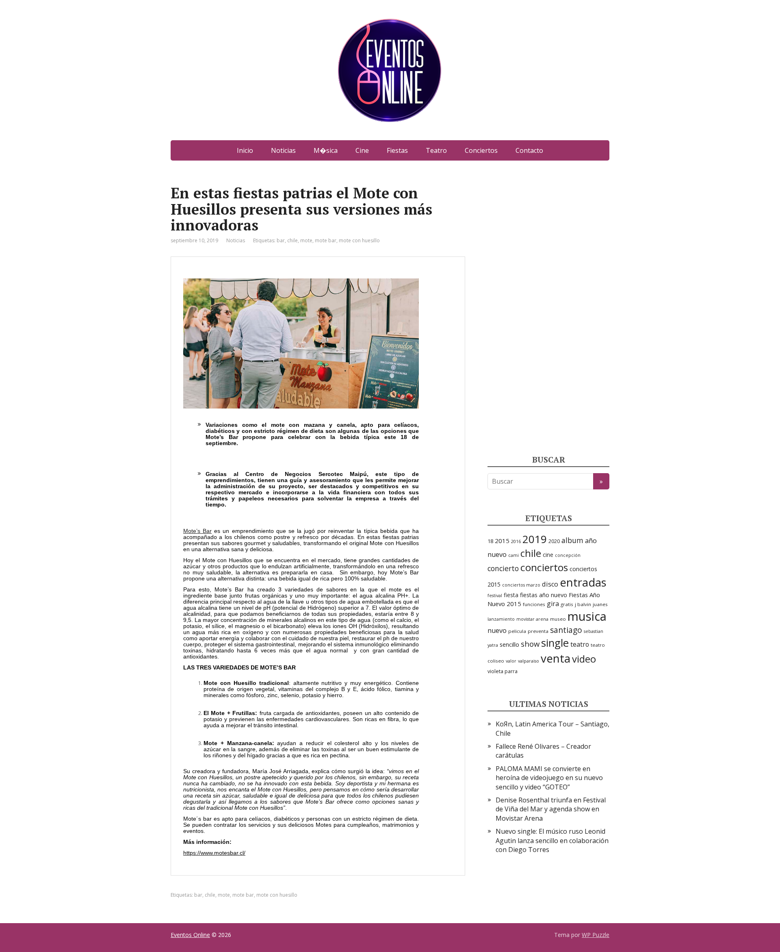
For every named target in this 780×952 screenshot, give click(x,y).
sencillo (509, 644)
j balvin (583, 604)
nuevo (497, 630)
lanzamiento (501, 619)
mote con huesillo (359, 240)
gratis (567, 604)
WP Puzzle (595, 935)
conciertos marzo (521, 585)
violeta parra (503, 671)
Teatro (436, 150)
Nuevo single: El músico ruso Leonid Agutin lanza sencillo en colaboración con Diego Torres (552, 840)
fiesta (511, 595)
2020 (554, 541)
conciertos (544, 567)
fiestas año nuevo (543, 595)
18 (490, 541)
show (530, 644)
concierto (503, 568)
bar (281, 240)
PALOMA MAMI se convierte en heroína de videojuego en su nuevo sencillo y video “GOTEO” (549, 777)
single (555, 643)
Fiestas (397, 150)
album (572, 540)
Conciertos (481, 150)
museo (558, 619)
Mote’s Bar (197, 531)
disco (550, 584)
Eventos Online (190, 935)
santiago (566, 630)
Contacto (529, 150)
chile (292, 240)
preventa (538, 631)
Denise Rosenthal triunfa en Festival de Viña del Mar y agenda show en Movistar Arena (551, 809)
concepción (568, 555)
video (584, 658)
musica (587, 616)
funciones (534, 604)
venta (555, 658)
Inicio (245, 150)
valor (511, 661)
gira (553, 603)
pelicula (517, 631)
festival (495, 595)
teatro (579, 644)
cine (548, 555)
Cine (362, 150)
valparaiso (528, 661)
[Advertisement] (548, 307)
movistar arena (532, 619)
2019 (534, 539)
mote (306, 240)
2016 (516, 541)
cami (513, 555)
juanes (600, 604)
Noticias (283, 150)
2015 (502, 541)
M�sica (326, 150)
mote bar (325, 240)
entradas (583, 582)
